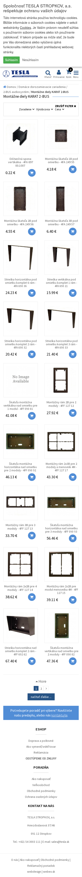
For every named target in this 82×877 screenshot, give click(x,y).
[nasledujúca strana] (46, 688)
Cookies (25, 27)
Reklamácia (41, 752)
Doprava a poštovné (41, 741)
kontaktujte (59, 715)
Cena (58, 109)
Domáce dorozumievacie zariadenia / (43, 87)
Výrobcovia (43, 109)
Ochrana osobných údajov (41, 797)
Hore (42, 681)
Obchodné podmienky (41, 791)
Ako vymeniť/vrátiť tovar (41, 747)
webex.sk (49, 872)
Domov (11, 87)
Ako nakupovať (41, 779)
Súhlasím (11, 60)
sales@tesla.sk (60, 842)
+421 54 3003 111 (29, 842)
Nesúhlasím (30, 60)
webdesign (34, 872)
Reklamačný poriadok (41, 866)
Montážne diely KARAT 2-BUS (50, 92)
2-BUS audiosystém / (17, 92)
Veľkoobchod (41, 785)
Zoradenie (25, 109)
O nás (14, 860)
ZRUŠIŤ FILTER (64, 106)
